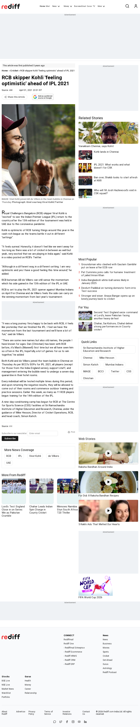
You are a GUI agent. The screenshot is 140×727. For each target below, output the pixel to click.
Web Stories (87, 439)
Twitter (115, 371)
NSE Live (6, 685)
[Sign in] (135, 6)
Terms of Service (48, 712)
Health (28, 681)
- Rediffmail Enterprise (74, 648)
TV (94, 6)
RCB (8, 456)
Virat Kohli (35, 456)
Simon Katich (90, 364)
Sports (106, 652)
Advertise (20, 711)
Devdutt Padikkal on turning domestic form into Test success (108, 289)
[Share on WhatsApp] (54, 722)
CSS (129, 371)
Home (42, 6)
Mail (48, 6)
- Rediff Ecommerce (73, 652)
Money (66, 6)
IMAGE (87, 371)
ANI (10, 90)
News (54, 6)
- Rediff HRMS (70, 656)
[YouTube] (79, 722)
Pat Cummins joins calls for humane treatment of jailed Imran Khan (108, 274)
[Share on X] (60, 722)
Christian (88, 378)
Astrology (107, 668)
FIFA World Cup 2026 (90, 597)
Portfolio (6, 697)
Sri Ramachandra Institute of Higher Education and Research (104, 349)
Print (73, 432)
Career (28, 689)
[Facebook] (67, 722)
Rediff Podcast (110, 672)
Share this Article (16, 97)
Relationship (31, 693)
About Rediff (4, 712)
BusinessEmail (80, 6)
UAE (8, 462)
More (100, 6)
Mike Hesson (107, 357)
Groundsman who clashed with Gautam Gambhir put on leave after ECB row (109, 266)
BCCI (101, 371)
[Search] (127, 6)
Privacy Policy (32, 712)
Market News (8, 689)
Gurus (89, 6)
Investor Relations (67, 712)
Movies (106, 648)
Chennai (87, 357)
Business (107, 643)
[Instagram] (73, 722)
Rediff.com (108, 711)
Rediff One (69, 643)
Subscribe (10, 438)
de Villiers (53, 456)
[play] (108, 453)
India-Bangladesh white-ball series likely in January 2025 (105, 282)
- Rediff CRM (69, 660)
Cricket (14, 70)
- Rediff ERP (69, 664)
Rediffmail (68, 639)
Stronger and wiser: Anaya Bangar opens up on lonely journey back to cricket (108, 297)
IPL (20, 456)
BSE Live (6, 681)
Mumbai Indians (114, 364)
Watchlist (6, 693)
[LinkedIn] (85, 722)
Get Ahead (108, 660)
